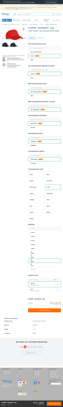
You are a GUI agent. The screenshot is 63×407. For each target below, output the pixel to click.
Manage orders (37, 374)
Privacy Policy (52, 373)
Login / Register (56, 20)
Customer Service (41, 4)
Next (25, 38)
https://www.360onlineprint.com (25, 8)
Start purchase (44, 310)
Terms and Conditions (53, 371)
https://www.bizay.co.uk (32, 7)
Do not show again (51, 2)
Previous (3, 38)
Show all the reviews (30, 352)
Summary (10, 404)
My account (36, 373)
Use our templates (6, 373)
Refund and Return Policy (54, 374)
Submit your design (7, 371)
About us (20, 371)
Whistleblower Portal (53, 376)
